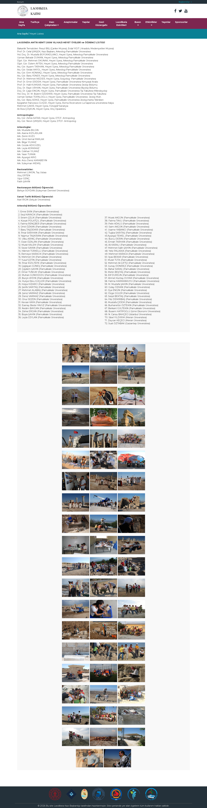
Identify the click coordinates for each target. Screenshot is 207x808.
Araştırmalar (71, 22)
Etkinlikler (151, 22)
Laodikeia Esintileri (121, 23)
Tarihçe (34, 22)
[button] (185, 2)
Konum (20, 2)
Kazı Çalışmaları (51, 23)
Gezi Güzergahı (101, 23)
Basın (138, 22)
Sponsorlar (181, 22)
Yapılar (86, 22)
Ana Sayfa (21, 23)
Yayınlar (166, 22)
